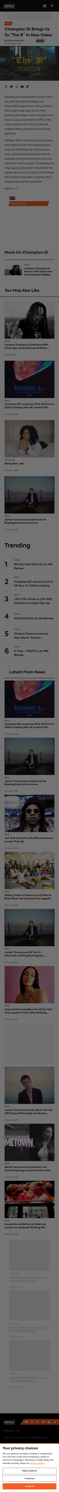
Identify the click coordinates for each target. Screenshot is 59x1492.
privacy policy (37, 1463)
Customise (29, 1479)
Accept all (29, 1486)
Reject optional (29, 1471)
